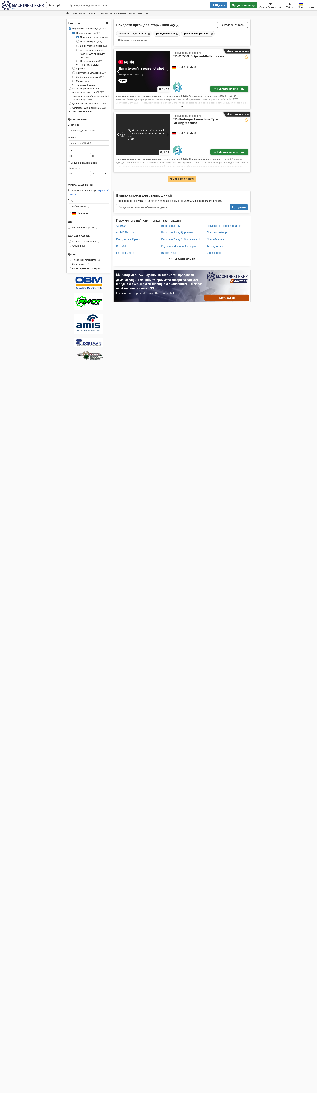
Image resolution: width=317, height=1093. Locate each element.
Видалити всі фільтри (133, 39)
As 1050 (121, 226)
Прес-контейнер (91, 61)
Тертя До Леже (216, 246)
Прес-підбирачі (91, 41)
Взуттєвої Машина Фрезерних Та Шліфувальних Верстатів (197, 246)
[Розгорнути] (182, 106)
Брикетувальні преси (93, 45)
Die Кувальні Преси (128, 239)
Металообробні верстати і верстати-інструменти (88, 90)
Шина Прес (214, 253)
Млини (82, 81)
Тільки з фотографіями (86, 259)
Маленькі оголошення (85, 241)
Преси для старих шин (94, 37)
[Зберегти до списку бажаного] (246, 57)
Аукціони (78, 245)
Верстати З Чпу (170, 226)
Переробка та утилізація (89, 28)
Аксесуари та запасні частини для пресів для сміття (92, 53)
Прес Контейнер (217, 232)
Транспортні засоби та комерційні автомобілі (90, 97)
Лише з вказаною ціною (84, 162)
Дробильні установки (90, 76)
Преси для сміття (88, 32)
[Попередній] (118, 71)
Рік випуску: (74, 168)
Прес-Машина (215, 239)
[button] (312, 5)
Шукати (219, 5)
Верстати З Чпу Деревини (177, 232)
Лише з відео (80, 264)
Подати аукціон (227, 298)
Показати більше (183, 258)
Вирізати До (168, 253)
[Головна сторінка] (67, 13)
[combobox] (89, 206)
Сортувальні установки (91, 72)
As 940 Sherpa (125, 232)
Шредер (83, 68)
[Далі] (167, 71)
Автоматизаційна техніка (89, 107)
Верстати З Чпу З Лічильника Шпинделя (185, 239)
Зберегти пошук (183, 179)
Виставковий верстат (84, 227)
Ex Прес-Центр (125, 253)
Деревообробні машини (89, 103)
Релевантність (233, 25)
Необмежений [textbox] (80, 206)
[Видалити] (148, 34)
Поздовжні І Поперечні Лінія (224, 226)
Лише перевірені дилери (87, 268)
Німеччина (83, 213)
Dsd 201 (121, 246)
